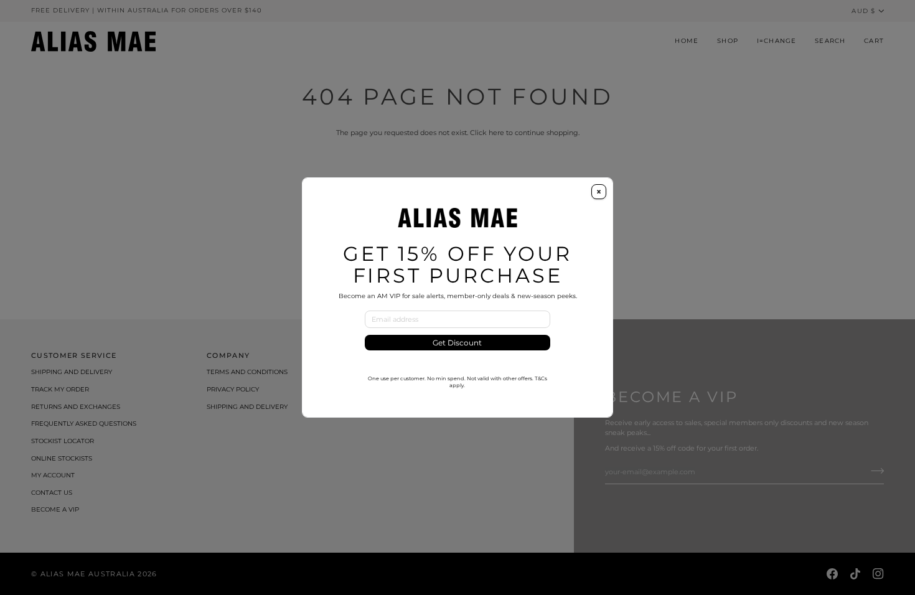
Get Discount (457, 342)
